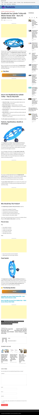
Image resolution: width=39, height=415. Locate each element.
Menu (36, 6)
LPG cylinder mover (15, 322)
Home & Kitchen (12, 11)
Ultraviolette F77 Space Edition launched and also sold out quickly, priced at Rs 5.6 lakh (35, 67)
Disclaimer (18, 2)
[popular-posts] (30, 18)
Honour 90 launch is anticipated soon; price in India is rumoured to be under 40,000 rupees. (35, 56)
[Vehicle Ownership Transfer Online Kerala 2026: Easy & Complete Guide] (30, 20)
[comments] (34, 18)
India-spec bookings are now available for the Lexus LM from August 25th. (33, 109)
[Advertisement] (14, 30)
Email (2, 391)
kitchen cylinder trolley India (6, 322)
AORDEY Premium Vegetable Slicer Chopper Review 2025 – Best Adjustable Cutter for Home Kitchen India (4, 358)
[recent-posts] (32, 18)
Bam (20, 413)
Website (2, 396)
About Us (15, 2)
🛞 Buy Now (13, 75)
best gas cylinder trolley (9, 321)
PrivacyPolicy (6, 2)
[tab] (30, 18)
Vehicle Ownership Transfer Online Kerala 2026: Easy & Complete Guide (35, 23)
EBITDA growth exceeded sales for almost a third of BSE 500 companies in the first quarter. (35, 117)
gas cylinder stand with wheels (18, 321)
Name (2, 387)
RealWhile (8, 413)
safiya (4, 20)
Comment (3, 373)
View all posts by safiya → (12, 340)
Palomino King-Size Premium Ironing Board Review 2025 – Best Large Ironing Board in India (13, 357)
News (2, 4)
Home (5, 4)
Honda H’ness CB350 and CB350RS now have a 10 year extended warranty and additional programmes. (34, 78)
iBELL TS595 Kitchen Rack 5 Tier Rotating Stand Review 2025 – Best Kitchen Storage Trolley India (22, 358)
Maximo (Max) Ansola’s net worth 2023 (29, 2)
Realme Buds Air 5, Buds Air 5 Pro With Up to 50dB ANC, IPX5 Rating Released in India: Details (35, 45)
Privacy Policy (9, 4)
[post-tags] (37, 18)
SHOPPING (2, 11)
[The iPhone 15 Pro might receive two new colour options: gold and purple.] (30, 99)
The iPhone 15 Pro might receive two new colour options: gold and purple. (35, 101)
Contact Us (11, 2)
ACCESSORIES (7, 11)
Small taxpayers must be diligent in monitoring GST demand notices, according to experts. (34, 90)
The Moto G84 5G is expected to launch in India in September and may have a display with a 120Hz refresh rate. (35, 34)
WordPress (16, 413)
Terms (2, 2)
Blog (22, 2)
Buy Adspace (14, 4)
